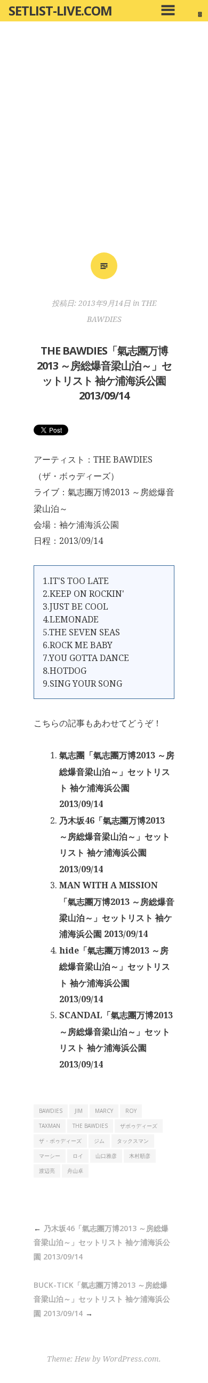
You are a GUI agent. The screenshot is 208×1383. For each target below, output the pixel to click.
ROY (131, 1111)
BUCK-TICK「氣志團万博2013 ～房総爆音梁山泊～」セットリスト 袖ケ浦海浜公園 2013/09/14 (102, 1299)
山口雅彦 (106, 1155)
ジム (99, 1140)
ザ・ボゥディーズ (60, 1140)
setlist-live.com (60, 10)
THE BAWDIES (90, 1126)
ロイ (78, 1155)
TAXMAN (49, 1126)
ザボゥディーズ (138, 1126)
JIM (79, 1111)
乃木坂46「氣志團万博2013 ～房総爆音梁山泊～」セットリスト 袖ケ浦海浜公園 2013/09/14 (102, 1242)
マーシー (49, 1155)
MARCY (104, 1111)
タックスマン (133, 1140)
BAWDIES (50, 1111)
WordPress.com (130, 1359)
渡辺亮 (47, 1170)
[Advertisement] (104, 140)
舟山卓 (75, 1170)
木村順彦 (139, 1155)
